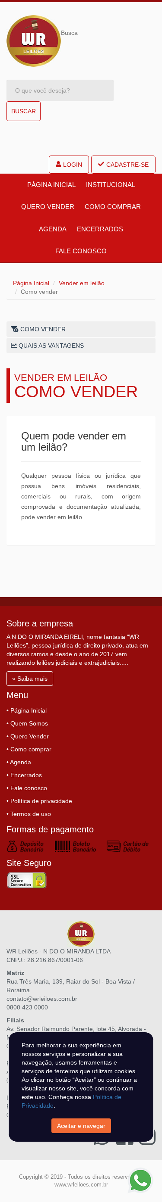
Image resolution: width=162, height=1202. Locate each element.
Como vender (42, 329)
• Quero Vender (27, 736)
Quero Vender (47, 206)
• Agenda (18, 762)
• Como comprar (28, 749)
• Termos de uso (28, 813)
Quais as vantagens (50, 345)
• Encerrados (24, 775)
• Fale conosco (26, 788)
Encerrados (100, 229)
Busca (69, 32)
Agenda (53, 229)
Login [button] (72, 164)
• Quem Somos (27, 723)
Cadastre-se (127, 164)
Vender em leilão (82, 283)
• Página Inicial (26, 710)
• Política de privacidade (39, 800)
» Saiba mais (30, 678)
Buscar (23, 111)
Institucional (110, 184)
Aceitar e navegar (81, 1125)
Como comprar (113, 206)
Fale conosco (81, 251)
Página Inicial (51, 184)
